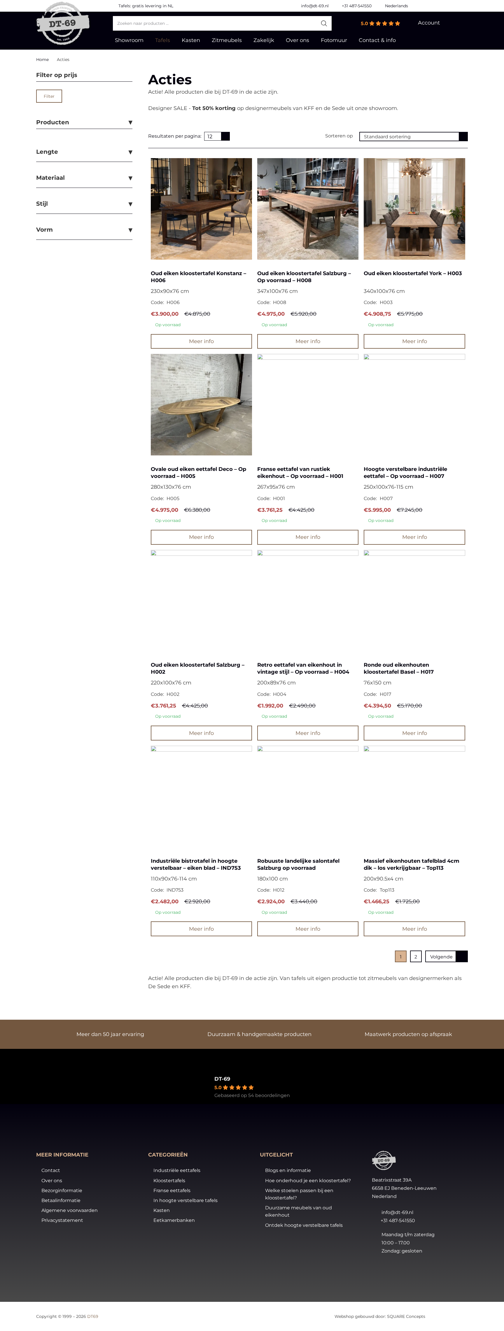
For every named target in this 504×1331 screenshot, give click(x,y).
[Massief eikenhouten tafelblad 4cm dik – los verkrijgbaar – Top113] (414, 796)
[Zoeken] (324, 23)
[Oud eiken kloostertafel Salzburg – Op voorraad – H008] (307, 208)
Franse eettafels (171, 1190)
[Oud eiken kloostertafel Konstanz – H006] (201, 208)
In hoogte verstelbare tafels (185, 1200)
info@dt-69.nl (397, 1212)
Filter (49, 96)
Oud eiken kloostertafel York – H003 (413, 273)
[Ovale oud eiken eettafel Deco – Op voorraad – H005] (201, 404)
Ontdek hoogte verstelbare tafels (304, 1225)
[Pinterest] (450, 6)
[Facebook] (438, 6)
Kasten (161, 1210)
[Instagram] (462, 6)
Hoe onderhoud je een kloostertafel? (308, 1180)
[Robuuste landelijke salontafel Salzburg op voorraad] (307, 796)
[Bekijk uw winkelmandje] (458, 23)
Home (42, 59)
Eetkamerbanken (174, 1220)
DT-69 (222, 1079)
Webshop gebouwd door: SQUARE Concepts (380, 1316)
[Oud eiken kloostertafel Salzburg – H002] (201, 600)
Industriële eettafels (176, 1170)
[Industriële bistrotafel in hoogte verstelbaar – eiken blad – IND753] (201, 796)
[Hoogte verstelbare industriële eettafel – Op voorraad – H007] (414, 404)
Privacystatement (62, 1220)
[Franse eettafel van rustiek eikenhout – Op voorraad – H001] (307, 404)
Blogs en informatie (288, 1170)
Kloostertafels (169, 1180)
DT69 (92, 1316)
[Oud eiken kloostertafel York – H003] (414, 208)
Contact (50, 1170)
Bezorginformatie (61, 1190)
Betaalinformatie (60, 1200)
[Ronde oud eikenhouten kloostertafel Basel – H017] (414, 600)
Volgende (441, 957)
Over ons (51, 1180)
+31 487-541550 (398, 1220)
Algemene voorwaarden (69, 1210)
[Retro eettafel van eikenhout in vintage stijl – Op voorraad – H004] (307, 600)
